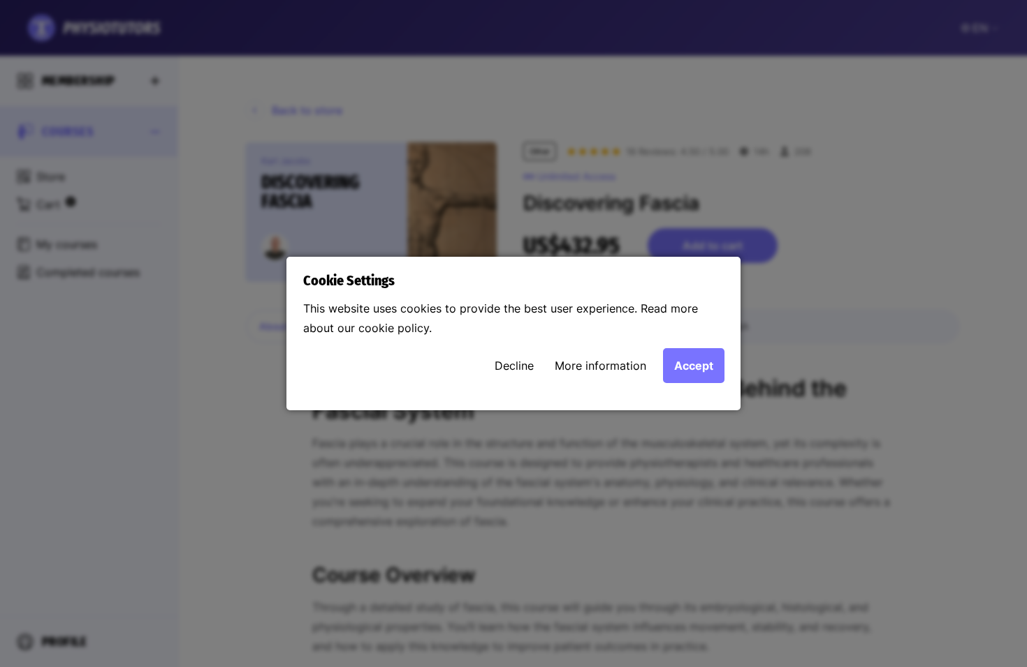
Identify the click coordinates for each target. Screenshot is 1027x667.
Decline (514, 366)
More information (600, 366)
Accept (693, 366)
